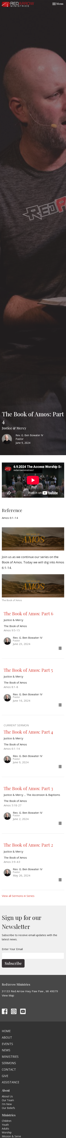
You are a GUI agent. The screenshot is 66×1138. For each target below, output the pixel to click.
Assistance (10, 1082)
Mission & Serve (11, 1136)
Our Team (8, 1100)
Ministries (10, 1057)
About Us (7, 1096)
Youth (5, 1124)
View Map (8, 995)
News (6, 1050)
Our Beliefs (8, 1108)
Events (7, 1044)
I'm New (7, 1104)
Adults (5, 1128)
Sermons (9, 1063)
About (7, 1037)
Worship (7, 1132)
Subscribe (13, 963)
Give (5, 1076)
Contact (9, 1070)
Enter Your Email (12, 949)
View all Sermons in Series (18, 896)
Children (6, 1121)
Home (6, 1031)
